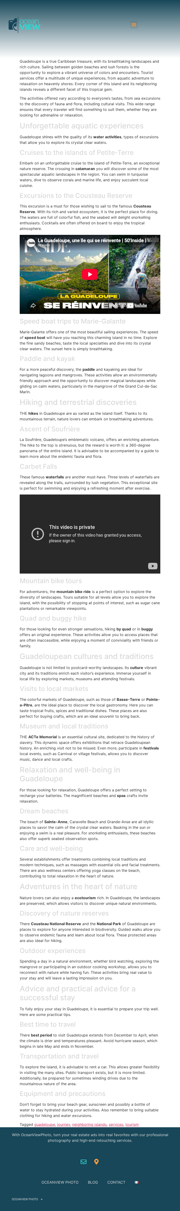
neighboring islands (89, 1124)
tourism (132, 1124)
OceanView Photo (60, 1182)
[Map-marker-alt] (96, 1161)
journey (63, 1124)
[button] (134, 25)
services (116, 1124)
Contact (116, 1182)
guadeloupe (44, 1124)
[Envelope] (84, 1161)
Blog (93, 1182)
